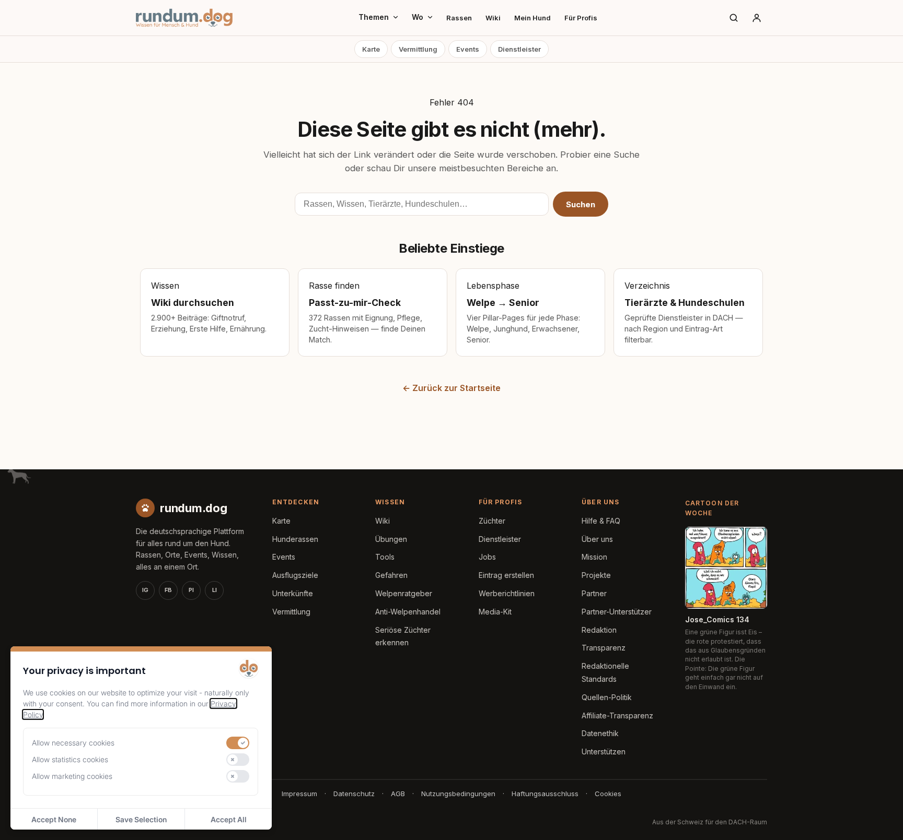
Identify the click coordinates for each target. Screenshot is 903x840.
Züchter (492, 520)
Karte (371, 49)
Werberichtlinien (507, 593)
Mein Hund (532, 18)
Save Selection (141, 819)
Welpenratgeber (403, 593)
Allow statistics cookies (70, 759)
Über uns (597, 539)
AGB (398, 793)
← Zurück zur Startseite (451, 388)
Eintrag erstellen (506, 575)
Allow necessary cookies (73, 742)
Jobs (487, 556)
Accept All (229, 819)
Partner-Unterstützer (617, 611)
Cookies (608, 793)
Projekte (596, 575)
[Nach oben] (877, 819)
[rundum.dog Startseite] (184, 17)
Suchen (580, 204)
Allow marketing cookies (72, 776)
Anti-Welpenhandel (408, 611)
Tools (385, 556)
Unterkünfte (292, 593)
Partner (594, 593)
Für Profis (580, 18)
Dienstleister (519, 49)
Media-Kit (495, 611)
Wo (417, 17)
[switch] (237, 743)
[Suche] (733, 17)
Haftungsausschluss (545, 793)
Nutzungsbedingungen (458, 793)
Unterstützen (604, 751)
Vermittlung (418, 49)
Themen (373, 17)
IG (145, 590)
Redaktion (599, 629)
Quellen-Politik (607, 697)
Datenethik (600, 733)
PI (191, 590)
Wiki (493, 18)
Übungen (391, 539)
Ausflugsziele (295, 575)
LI (214, 590)
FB (168, 590)
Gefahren (391, 575)
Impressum (299, 793)
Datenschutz (354, 793)
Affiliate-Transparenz (617, 715)
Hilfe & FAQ (601, 520)
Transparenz (604, 647)
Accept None (53, 819)
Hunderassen (295, 539)
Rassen (459, 18)
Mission (594, 556)
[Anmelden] (756, 17)
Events (467, 49)
